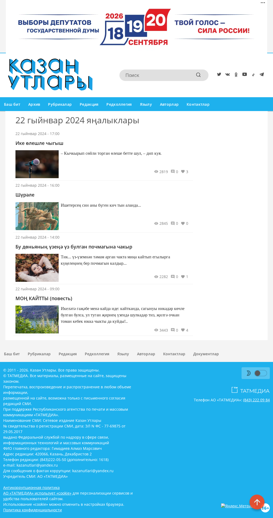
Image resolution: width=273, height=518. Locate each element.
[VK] (226, 75)
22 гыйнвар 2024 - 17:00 (37, 133)
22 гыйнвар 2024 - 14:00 (37, 237)
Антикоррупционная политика (31, 487)
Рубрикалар (60, 104)
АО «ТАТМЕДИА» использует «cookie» (37, 493)
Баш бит (12, 104)
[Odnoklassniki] (235, 75)
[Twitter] (218, 75)
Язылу (146, 104)
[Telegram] (260, 75)
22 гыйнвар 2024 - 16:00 (37, 185)
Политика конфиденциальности (32, 509)
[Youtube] (243, 75)
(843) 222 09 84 (256, 399)
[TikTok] (252, 75)
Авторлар (169, 104)
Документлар (206, 353)
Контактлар (198, 104)
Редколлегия (119, 104)
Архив (34, 104)
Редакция (89, 104)
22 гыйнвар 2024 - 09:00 (37, 288)
